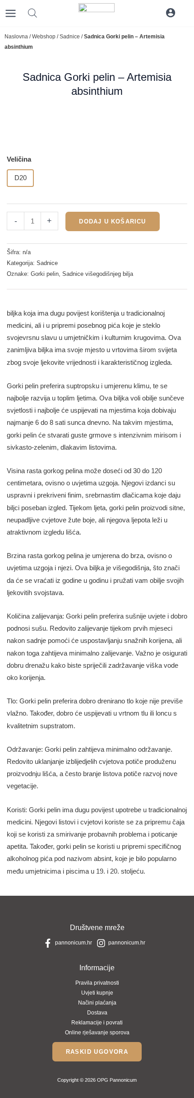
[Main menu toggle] (10, 13)
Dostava (97, 1013)
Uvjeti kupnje (97, 993)
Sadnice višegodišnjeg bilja (97, 273)
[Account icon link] (171, 13)
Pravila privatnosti (97, 983)
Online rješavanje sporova (97, 1032)
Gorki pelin (45, 273)
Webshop (43, 36)
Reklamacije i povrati (97, 1022)
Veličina (19, 159)
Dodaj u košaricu (112, 221)
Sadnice (70, 36)
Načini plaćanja (97, 1003)
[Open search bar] (32, 13)
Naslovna (16, 36)
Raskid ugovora (97, 1051)
